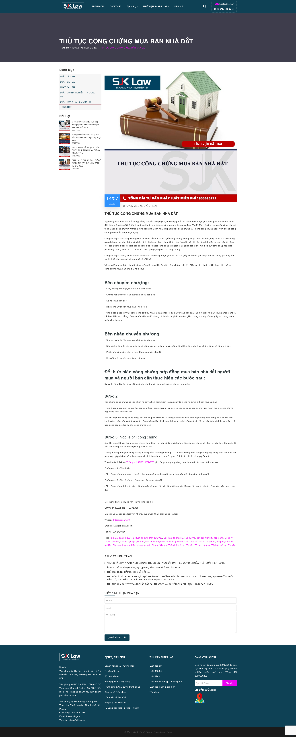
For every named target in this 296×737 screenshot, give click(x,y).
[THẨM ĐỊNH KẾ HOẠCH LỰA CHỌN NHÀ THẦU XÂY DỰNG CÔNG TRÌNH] (64, 151)
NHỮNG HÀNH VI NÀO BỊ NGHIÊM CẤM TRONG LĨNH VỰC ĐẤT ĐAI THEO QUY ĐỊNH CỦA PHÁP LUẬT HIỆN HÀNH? (166, 562)
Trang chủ (98, 6)
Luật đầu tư (67, 87)
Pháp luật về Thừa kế (115, 702)
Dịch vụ (132, 6)
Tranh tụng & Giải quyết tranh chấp (122, 687)
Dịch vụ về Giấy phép (115, 692)
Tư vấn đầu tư (112, 671)
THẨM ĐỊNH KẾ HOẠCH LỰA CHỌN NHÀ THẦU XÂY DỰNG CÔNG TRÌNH (86, 150)
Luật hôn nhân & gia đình (75, 102)
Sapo (169, 732)
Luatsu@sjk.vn (226, 4)
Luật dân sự (67, 76)
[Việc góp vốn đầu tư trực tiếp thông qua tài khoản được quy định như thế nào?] (64, 125)
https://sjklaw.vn (77, 720)
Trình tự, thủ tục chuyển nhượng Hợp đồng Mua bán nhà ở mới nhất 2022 (143, 567)
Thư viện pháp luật (155, 6)
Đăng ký (230, 683)
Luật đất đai (67, 82)
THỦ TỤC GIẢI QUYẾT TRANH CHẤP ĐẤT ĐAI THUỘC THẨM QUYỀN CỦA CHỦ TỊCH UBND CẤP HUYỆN (160, 584)
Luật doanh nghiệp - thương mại (78, 94)
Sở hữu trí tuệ (112, 676)
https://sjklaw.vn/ (121, 520)
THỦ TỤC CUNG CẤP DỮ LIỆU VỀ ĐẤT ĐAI (128, 572)
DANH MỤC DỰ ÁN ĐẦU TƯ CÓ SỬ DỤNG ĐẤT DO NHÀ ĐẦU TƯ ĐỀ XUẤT (86, 163)
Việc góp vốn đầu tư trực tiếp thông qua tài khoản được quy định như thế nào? (85, 124)
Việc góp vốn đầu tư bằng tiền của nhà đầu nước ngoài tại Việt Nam (86, 137)
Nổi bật (64, 116)
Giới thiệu (116, 6)
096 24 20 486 (224, 9)
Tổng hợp (66, 107)
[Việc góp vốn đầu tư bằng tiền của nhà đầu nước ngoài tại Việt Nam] (64, 138)
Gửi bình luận (118, 637)
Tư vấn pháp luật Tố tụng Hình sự (122, 708)
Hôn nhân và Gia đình (116, 697)
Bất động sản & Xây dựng (117, 681)
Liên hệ (178, 6)
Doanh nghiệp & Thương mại (119, 666)
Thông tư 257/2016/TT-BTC (140, 462)
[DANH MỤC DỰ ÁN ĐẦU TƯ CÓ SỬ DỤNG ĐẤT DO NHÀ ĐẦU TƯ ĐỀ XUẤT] (64, 164)
